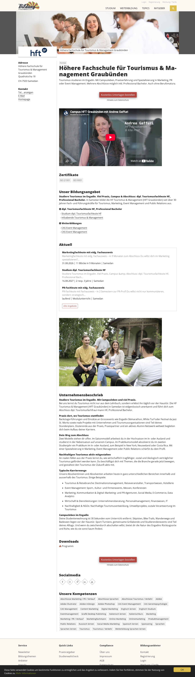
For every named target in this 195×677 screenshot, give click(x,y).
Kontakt (144, 652)
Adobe (159, 599)
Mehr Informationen (26, 673)
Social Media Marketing (108, 624)
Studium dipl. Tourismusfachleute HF (81, 213)
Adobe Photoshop (106, 604)
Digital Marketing (109, 609)
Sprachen (160, 624)
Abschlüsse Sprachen (108, 599)
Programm (67, 546)
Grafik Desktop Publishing (94, 614)
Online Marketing (117, 619)
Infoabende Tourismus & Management (82, 217)
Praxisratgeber (67, 652)
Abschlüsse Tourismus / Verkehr (137, 599)
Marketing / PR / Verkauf (72, 619)
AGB (102, 660)
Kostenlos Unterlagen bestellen (118, 94)
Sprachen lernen (68, 629)
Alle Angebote (70, 306)
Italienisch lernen (117, 614)
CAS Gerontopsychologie (155, 604)
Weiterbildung (128, 8)
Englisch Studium (147, 609)
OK (182, 669)
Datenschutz (106, 664)
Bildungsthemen (27, 656)
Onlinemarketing (137, 619)
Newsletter (24, 652)
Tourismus (85, 629)
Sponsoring (146, 624)
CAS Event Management (74, 227)
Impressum (106, 656)
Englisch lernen (128, 609)
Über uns (105, 652)
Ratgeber (159, 8)
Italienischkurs (136, 614)
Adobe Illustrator (68, 604)
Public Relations (68, 624)
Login (143, 660)
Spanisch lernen (130, 624)
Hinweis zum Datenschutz (118, 100)
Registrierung (147, 656)
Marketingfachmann (96, 619)
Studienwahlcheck (68, 656)
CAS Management (68, 609)
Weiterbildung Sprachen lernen (130, 629)
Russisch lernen (86, 624)
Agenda (22, 664)
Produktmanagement (158, 619)
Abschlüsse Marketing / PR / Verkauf (77, 599)
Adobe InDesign (87, 604)
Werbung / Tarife (149, 664)
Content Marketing (89, 609)
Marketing (151, 614)
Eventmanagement (69, 614)
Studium (110, 8)
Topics (145, 8)
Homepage (24, 99)
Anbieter (23, 660)
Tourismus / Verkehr (102, 629)
